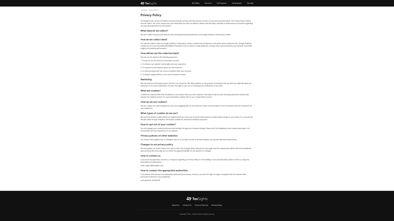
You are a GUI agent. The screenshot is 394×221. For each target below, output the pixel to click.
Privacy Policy (216, 205)
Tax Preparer (222, 3)
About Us (175, 205)
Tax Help (250, 3)
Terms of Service (201, 205)
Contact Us (187, 205)
